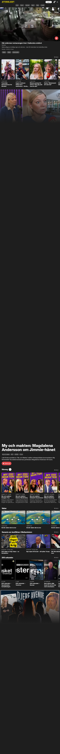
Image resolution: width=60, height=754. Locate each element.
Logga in (49, 2)
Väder (9, 52)
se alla (56, 57)
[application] (30, 24)
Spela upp (7, 463)
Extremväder (16, 52)
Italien (4, 52)
